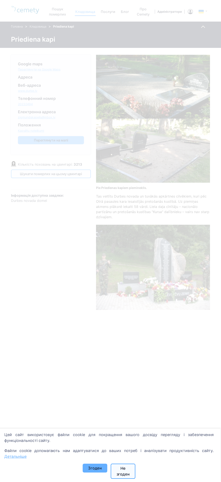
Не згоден (123, 471)
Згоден (95, 468)
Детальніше (15, 456)
